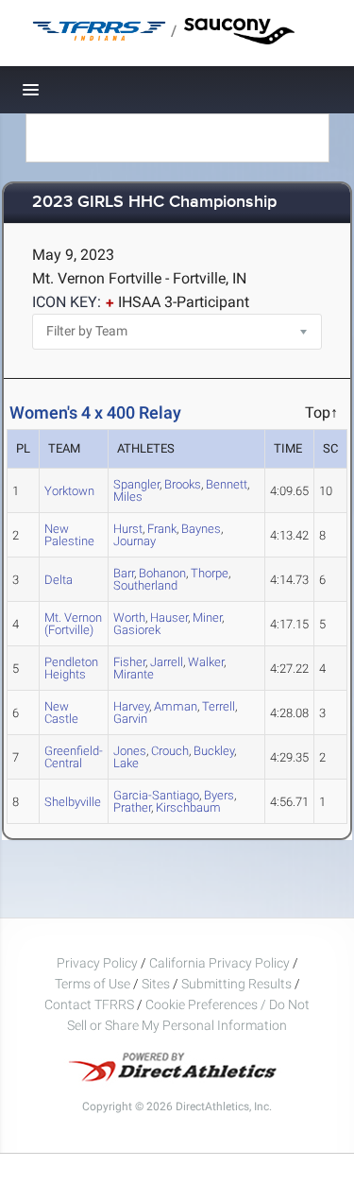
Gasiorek (136, 630)
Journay (134, 541)
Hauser (169, 617)
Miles (128, 496)
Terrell (218, 706)
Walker (206, 662)
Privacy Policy (97, 962)
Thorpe (209, 573)
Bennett (226, 484)
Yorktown (69, 491)
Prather (132, 807)
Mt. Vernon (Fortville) (73, 623)
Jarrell (166, 662)
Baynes (201, 529)
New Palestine (69, 535)
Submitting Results (236, 983)
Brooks (182, 484)
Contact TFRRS (90, 1004)
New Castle (61, 712)
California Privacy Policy (219, 962)
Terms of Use (92, 983)
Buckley (214, 751)
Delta (58, 580)
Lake (126, 763)
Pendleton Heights (71, 668)
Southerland (145, 585)
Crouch (170, 751)
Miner (207, 617)
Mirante (133, 674)
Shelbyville (72, 802)
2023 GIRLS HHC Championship (154, 203)
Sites (156, 983)
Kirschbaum (188, 807)
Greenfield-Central (73, 757)
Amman (175, 706)
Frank (162, 529)
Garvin (130, 719)
